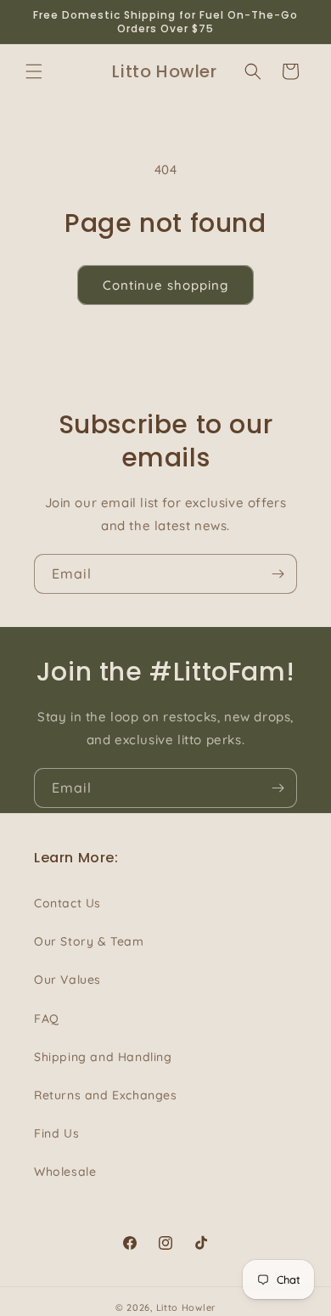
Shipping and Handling (103, 1057)
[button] (34, 71)
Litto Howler (186, 1307)
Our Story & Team (89, 941)
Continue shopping (165, 285)
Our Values (67, 979)
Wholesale (65, 1171)
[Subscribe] (277, 574)
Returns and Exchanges (105, 1095)
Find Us (56, 1133)
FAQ (46, 1018)
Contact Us (67, 903)
